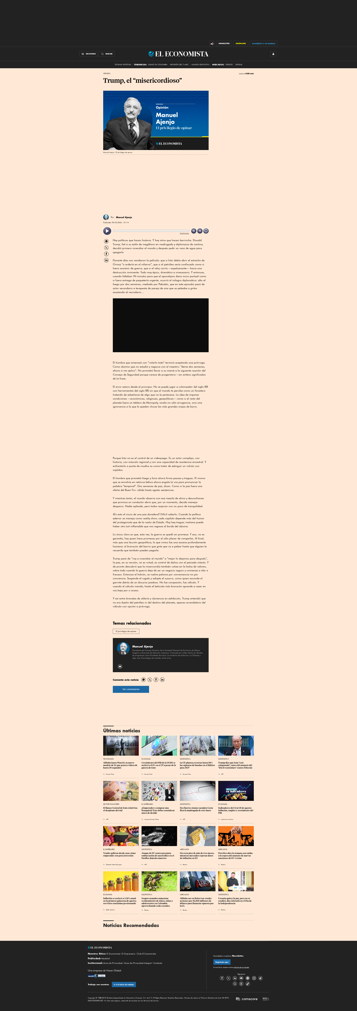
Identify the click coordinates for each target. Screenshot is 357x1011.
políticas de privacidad (241, 967)
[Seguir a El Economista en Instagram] (254, 978)
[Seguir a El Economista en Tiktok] (247, 983)
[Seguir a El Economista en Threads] (241, 983)
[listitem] (107, 231)
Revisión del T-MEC (179, 64)
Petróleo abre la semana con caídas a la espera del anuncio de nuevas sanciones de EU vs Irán (235, 855)
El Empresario (147, 804)
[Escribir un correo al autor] (120, 666)
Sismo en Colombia (157, 64)
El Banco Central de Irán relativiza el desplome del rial (120, 809)
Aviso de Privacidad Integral (138, 963)
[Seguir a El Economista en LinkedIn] (235, 978)
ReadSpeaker (184, 233)
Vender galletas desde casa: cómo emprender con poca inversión (119, 854)
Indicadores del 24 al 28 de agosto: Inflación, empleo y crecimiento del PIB (236, 810)
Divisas (239, 64)
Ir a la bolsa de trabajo (124, 985)
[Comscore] (246, 999)
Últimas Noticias (123, 64)
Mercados (184, 849)
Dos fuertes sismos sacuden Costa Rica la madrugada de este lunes (196, 809)
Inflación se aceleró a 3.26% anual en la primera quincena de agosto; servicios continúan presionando (120, 901)
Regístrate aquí (221, 962)
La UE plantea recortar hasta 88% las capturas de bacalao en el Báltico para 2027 (197, 765)
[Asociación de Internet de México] (266, 999)
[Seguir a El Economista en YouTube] (241, 978)
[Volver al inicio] (143, 948)
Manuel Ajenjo (124, 217)
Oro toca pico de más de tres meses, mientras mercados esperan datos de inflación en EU (197, 855)
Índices (229, 64)
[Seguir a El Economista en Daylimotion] (260, 978)
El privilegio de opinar (126, 631)
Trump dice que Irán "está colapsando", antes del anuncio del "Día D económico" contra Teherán (235, 765)
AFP (222, 774)
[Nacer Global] (96, 976)
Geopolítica (185, 759)
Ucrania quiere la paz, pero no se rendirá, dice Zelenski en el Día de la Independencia (235, 901)
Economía (146, 759)
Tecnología (108, 759)
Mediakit (105, 958)
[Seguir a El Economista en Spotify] (247, 978)
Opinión (106, 73)
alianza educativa (200, 64)
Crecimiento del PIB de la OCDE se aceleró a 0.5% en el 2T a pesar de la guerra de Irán (159, 765)
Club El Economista (146, 954)
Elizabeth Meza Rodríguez (114, 864)
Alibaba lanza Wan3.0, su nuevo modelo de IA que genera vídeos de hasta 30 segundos (120, 765)
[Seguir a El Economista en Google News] (235, 983)
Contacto (157, 963)
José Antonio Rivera (227, 819)
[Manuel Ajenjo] (106, 217)
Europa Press (110, 774)
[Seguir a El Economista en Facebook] (222, 978)
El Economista (113, 954)
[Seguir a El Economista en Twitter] (228, 978)
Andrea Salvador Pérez (151, 819)
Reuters (185, 864)
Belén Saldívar (110, 910)
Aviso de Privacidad (113, 963)
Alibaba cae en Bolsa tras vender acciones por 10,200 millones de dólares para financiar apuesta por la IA (197, 902)
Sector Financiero (111, 804)
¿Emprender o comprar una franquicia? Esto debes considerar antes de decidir (158, 810)
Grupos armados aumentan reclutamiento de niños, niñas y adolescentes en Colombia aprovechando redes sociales (157, 902)
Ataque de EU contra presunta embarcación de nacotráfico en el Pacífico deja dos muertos (158, 855)
